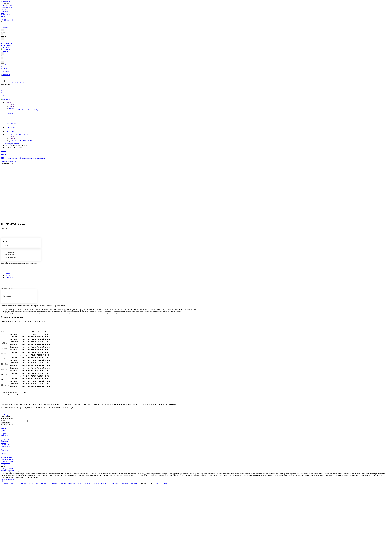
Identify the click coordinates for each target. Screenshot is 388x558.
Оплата (7, 274)
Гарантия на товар (7, 461)
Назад (12, 104)
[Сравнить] (2, 231)
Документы (5, 444)
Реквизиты (4, 450)
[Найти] (2, 38)
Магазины (4, 452)
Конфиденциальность (8, 479)
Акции (3, 430)
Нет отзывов (6, 228)
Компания (4, 435)
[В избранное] (2, 229)
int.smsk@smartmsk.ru (12, 144)
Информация (5, 446)
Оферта (3, 481)
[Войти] (2, 89)
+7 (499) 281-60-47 (7, 20)
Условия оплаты (6, 457)
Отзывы (7, 272)
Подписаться (6, 422)
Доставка (8, 275)
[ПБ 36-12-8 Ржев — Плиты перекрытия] (97, 192)
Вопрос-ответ (5, 463)
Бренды (3, 432)
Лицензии (4, 441)
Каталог (3, 428)
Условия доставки (7, 459)
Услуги (3, 434)
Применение (9, 277)
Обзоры (3, 464)
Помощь (4, 454)
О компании (5, 439)
